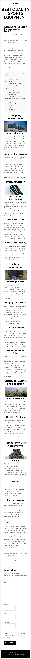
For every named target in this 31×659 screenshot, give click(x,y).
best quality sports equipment (15, 13)
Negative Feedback (13, 102)
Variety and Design (13, 85)
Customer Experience (12, 89)
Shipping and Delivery (14, 92)
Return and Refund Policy (15, 96)
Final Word (13, 111)
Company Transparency (14, 79)
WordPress (17, 654)
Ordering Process (13, 90)
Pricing (10, 105)
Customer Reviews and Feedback (15, 98)
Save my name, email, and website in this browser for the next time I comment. (14, 635)
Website (6, 622)
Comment (7, 582)
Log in (22, 654)
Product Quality (10, 81)
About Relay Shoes (13, 77)
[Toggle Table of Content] (23, 73)
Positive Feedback (13, 100)
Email (6, 613)
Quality (10, 107)
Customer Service (13, 94)
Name (6, 604)
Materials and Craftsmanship (16, 83)
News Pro (17, 652)
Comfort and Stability (14, 87)
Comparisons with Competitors (14, 104)
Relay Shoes (14, 560)
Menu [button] (16, 3)
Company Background (12, 76)
